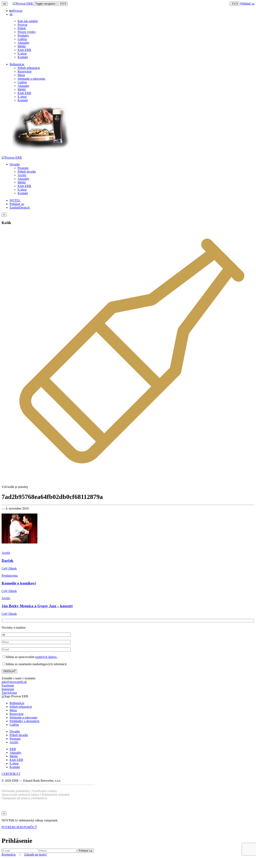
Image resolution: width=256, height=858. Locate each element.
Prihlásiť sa (247, 3)
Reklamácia (39, 798)
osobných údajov (46, 657)
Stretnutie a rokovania (31, 78)
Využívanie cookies (44, 791)
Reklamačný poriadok (56, 794)
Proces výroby (27, 32)
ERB (13, 749)
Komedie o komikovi (19, 583)
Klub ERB (24, 50)
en (11, 10)
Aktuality (23, 42)
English (14, 207)
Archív (22, 175)
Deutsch (24, 207)
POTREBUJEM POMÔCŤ (19, 827)
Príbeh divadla (27, 171)
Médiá (22, 46)
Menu (21, 75)
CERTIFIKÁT (11, 773)
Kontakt (23, 57)
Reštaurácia (17, 64)
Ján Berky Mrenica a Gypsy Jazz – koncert (37, 606)
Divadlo (15, 164)
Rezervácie (25, 71)
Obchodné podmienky (16, 791)
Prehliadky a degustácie (24, 721)
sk (4, 3)
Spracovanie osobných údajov (21, 794)
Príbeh (22, 28)
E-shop (22, 53)
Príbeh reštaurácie (29, 68)
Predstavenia (10, 575)
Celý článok (9, 568)
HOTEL (15, 200)
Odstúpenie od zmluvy (16, 798)
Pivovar (17, 10)
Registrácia (9, 854)
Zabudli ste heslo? (35, 854)
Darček (7, 560)
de (11, 14)
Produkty (23, 35)
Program (23, 168)
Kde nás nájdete (28, 21)
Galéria (22, 39)
